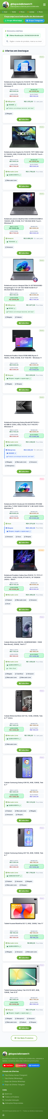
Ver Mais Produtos (25, 1038)
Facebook (35, 1065)
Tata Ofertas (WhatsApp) (14, 1078)
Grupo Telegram (36, 20)
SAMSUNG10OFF (14, 876)
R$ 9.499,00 (30, 595)
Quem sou (8, 1094)
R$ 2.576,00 (30, 1010)
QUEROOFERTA (14, 175)
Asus (9, 524)
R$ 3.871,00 (30, 305)
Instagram (22, 1065)
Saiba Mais (25, 119)
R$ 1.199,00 (28, 735)
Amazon (10, 238)
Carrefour (20, 674)
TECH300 (12, 242)
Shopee (10, 375)
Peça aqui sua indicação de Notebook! (23, 16)
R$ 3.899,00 (28, 238)
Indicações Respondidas (14, 1103)
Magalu (9, 113)
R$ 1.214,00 (31, 802)
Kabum (19, 317)
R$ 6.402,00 (30, 528)
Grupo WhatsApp (14, 20)
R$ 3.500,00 (28, 450)
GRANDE (11, 105)
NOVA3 (11, 308)
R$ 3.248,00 (30, 442)
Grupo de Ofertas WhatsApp (15, 1081)
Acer (8, 604)
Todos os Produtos (12, 1097)
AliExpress (11, 101)
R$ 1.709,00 (30, 873)
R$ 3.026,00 (30, 375)
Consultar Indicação (12, 1100)
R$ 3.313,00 (28, 101)
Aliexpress (11, 450)
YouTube (9, 1065)
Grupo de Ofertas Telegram (15, 1085)
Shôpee (10, 1010)
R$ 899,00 (31, 943)
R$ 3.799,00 (30, 172)
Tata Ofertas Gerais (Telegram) (16, 1075)
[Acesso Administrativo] (3, 1115)
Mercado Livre (12, 172)
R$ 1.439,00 (30, 662)
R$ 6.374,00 (30, 524)
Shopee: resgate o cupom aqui (19, 378)
